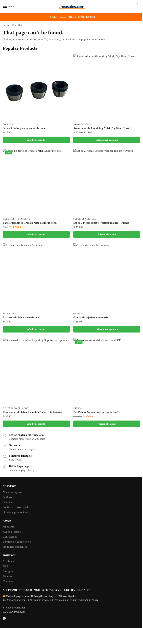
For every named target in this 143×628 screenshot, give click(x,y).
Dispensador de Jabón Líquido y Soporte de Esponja (32, 412)
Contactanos (10, 536)
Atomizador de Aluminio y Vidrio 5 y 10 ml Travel (101, 128)
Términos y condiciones (17, 541)
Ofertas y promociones (16, 512)
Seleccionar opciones (107, 139)
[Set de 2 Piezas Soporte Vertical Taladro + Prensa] (106, 182)
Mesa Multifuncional (16, 219)
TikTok (7, 566)
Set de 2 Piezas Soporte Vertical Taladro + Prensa (101, 222)
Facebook (8, 561)
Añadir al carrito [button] (36, 139)
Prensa (77, 408)
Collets (8, 124)
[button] (137, 6)
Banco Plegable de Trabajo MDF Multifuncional (30, 222)
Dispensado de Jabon (15, 408)
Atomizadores (82, 124)
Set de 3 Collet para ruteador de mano (24, 128)
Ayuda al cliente (12, 531)
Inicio (6, 25)
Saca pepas (9, 314)
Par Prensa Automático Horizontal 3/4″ (95, 412)
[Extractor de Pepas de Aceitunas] (36, 276)
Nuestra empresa (12, 492)
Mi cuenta (8, 526)
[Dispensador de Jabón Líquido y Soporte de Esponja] (36, 371)
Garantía (8, 502)
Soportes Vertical (84, 219)
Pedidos (7, 497)
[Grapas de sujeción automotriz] (106, 276)
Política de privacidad (15, 507)
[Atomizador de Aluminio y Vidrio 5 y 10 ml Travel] (106, 87)
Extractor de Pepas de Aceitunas (21, 317)
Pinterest (8, 576)
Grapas (77, 314)
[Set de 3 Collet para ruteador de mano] (36, 87)
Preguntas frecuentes (15, 546)
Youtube (8, 581)
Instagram (8, 571)
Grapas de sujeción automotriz (90, 317)
